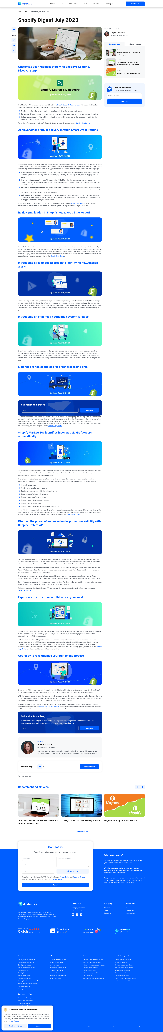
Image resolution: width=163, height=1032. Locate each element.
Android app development (123, 970)
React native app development (124, 965)
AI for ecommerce (56, 978)
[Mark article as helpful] (14, 29)
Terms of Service (79, 877)
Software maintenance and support (94, 965)
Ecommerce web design (25, 1000)
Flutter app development (123, 973)
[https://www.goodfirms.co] (65, 934)
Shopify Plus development (26, 962)
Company (108, 4)
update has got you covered (49, 707)
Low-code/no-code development (93, 978)
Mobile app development (123, 959)
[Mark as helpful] (39, 766)
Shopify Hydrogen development (28, 983)
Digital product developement (92, 962)
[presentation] (114, 44)
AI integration (54, 965)
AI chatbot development (58, 959)
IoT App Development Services (125, 981)
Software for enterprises (90, 967)
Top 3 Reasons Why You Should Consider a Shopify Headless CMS (38, 821)
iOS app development (122, 975)
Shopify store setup (24, 978)
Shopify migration (23, 989)
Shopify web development (26, 959)
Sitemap (115, 1027)
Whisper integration (56, 970)
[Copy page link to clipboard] (14, 40)
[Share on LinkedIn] (14, 45)
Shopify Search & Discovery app (68, 105)
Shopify (52, 4)
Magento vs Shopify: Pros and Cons (129, 73)
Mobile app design (121, 962)
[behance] (81, 914)
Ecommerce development (26, 998)
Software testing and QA (90, 973)
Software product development (93, 959)
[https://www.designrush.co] (130, 934)
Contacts (142, 1027)
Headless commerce (24, 1003)
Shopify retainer (23, 970)
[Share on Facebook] (14, 50)
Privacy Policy (65, 877)
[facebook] (77, 914)
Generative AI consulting (58, 975)
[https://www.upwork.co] (98, 934)
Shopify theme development (27, 973)
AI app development (56, 962)
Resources (95, 4)
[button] (60, 766)
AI (62, 4)
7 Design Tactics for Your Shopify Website (80, 820)
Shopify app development (26, 967)
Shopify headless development (28, 981)
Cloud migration (87, 975)
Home (20, 12)
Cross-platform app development (125, 978)
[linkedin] (73, 914)
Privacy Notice (13, 1021)
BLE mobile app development (124, 967)
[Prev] (137, 787)
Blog (26, 12)
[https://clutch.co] (33, 934)
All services (73, 4)
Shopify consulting (24, 986)
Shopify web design (24, 965)
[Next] (142, 787)
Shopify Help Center (83, 123)
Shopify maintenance (24, 975)
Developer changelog (25, 590)
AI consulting (54, 973)
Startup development (89, 970)
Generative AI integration (58, 967)
